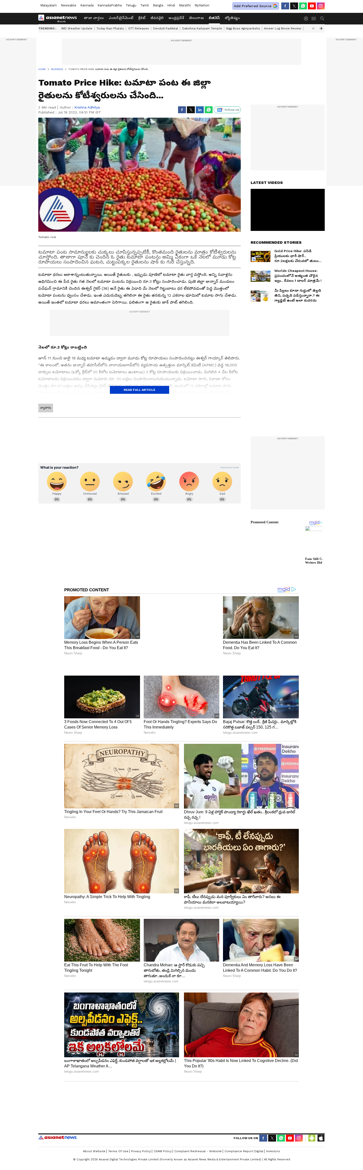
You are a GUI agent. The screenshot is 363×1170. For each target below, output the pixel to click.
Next (321, 28)
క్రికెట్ (141, 18)
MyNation (202, 5)
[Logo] (59, 18)
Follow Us (232, 109)
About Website (94, 1151)
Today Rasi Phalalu (110, 28)
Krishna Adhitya (87, 107)
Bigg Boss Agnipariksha (243, 28)
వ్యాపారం (45, 407)
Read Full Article (139, 390)
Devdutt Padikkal (165, 28)
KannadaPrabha (110, 5)
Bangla (158, 5)
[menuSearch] (322, 19)
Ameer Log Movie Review (282, 28)
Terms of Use (118, 1151)
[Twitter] (294, 5)
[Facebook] (285, 5)
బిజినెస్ (214, 18)
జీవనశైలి (156, 18)
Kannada (87, 5)
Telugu (131, 5)
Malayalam (48, 5)
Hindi (171, 5)
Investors (273, 1151)
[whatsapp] (303, 5)
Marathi (185, 5)
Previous (313, 28)
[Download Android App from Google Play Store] (312, 1138)
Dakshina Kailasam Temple (202, 28)
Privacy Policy (141, 1151)
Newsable (68, 5)
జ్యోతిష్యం (232, 18)
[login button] (307, 18)
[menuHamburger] (313, 18)
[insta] (321, 5)
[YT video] (312, 5)
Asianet (57, 1137)
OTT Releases (138, 28)
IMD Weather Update (76, 28)
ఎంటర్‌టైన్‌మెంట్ (121, 18)
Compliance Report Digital (243, 1151)
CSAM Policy (163, 1151)
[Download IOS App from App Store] (321, 1138)
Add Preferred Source (252, 6)
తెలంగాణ (196, 18)
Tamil (144, 5)
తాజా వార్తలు (94, 18)
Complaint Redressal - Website (198, 1151)
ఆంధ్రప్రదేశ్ (176, 18)
